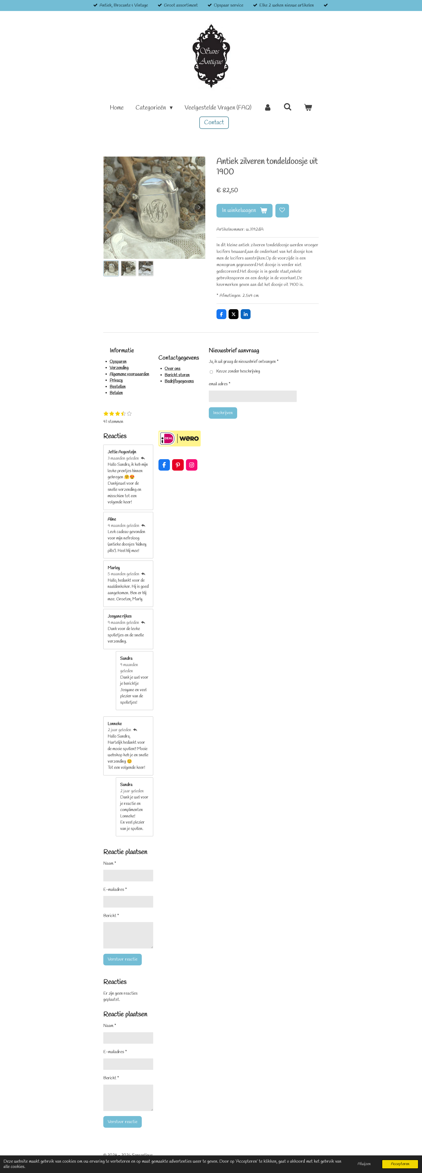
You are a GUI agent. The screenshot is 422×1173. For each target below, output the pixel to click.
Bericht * (111, 916)
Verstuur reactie (122, 959)
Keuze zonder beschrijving (238, 371)
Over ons (172, 369)
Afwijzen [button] (364, 1164)
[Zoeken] (288, 107)
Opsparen (118, 362)
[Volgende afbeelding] (199, 207)
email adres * (219, 384)
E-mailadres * (115, 890)
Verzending (119, 368)
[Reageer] (143, 458)
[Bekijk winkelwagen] (308, 108)
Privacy (116, 380)
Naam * (109, 863)
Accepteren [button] (400, 1164)
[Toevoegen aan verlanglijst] (282, 211)
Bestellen (118, 387)
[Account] (267, 108)
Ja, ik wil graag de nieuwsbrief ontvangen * (243, 362)
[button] (111, 268)
